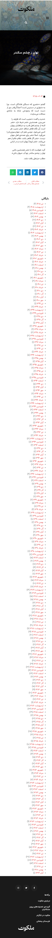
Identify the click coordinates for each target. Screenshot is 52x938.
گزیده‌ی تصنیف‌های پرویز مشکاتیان (39, 908)
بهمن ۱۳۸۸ (38, 599)
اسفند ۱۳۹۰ (38, 519)
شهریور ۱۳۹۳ (38, 426)
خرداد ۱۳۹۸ (38, 332)
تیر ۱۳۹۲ (40, 467)
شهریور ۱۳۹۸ (38, 326)
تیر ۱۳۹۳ (39, 432)
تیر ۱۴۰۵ (40, 204)
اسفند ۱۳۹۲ (38, 445)
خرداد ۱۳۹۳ (38, 435)
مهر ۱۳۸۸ (39, 612)
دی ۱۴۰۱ (40, 271)
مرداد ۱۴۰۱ (39, 281)
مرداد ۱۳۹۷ (38, 342)
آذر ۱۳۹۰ (40, 529)
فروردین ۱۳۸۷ (37, 670)
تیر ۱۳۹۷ (40, 345)
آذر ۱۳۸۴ (39, 760)
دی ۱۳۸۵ (39, 718)
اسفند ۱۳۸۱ (38, 863)
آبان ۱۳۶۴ (39, 873)
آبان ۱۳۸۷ (39, 648)
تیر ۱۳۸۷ (39, 660)
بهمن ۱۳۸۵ (38, 715)
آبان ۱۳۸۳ (39, 802)
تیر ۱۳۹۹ (40, 303)
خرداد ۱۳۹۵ (38, 374)
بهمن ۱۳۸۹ (38, 561)
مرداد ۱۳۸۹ (38, 580)
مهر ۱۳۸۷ (39, 651)
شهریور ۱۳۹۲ (38, 461)
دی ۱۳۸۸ (39, 603)
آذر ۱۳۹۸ (40, 319)
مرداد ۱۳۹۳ (38, 429)
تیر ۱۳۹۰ (40, 545)
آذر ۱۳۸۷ (39, 644)
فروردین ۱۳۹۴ (37, 406)
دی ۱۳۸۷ (39, 641)
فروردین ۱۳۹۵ (37, 377)
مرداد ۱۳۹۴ (38, 393)
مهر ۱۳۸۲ (39, 844)
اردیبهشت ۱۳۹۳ (36, 438)
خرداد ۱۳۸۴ (38, 779)
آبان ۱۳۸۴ (39, 763)
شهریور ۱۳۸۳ (37, 808)
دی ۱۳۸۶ (39, 680)
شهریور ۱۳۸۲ (38, 847)
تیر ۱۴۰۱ (40, 284)
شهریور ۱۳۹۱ (38, 500)
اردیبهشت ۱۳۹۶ (36, 355)
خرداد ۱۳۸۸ (38, 625)
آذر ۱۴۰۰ (40, 294)
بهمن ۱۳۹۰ (39, 522)
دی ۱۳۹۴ (39, 384)
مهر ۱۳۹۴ (39, 390)
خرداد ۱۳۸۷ (38, 664)
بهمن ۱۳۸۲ (38, 831)
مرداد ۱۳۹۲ (39, 464)
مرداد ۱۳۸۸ (38, 619)
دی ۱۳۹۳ (39, 416)
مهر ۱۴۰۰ (39, 300)
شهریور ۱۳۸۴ (37, 770)
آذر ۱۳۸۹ (40, 567)
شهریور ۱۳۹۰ (38, 538)
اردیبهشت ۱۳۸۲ (36, 857)
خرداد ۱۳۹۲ (38, 471)
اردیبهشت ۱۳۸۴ (36, 783)
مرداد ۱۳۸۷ (38, 657)
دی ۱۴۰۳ (39, 239)
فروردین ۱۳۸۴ (37, 786)
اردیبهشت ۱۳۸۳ (36, 821)
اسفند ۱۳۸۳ (38, 789)
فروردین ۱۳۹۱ (38, 516)
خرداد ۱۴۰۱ (39, 287)
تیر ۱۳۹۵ (40, 371)
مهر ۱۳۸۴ (39, 767)
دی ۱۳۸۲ (39, 834)
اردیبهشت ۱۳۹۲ (36, 474)
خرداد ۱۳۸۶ (38, 702)
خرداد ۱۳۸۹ (38, 586)
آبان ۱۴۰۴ (39, 223)
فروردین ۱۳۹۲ (37, 477)
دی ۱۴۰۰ (40, 290)
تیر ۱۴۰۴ (40, 226)
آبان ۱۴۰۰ (39, 297)
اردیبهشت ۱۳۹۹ (37, 310)
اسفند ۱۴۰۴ (38, 213)
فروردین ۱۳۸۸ (37, 631)
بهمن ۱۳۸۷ (38, 638)
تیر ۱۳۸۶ (39, 699)
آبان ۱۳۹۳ (39, 422)
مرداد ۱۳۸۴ (38, 773)
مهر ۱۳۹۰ (39, 535)
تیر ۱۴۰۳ (40, 252)
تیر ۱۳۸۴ (39, 776)
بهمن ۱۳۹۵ (38, 358)
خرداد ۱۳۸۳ (38, 818)
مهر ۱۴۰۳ (39, 245)
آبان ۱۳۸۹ (39, 570)
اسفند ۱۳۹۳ (38, 409)
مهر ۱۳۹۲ (39, 458)
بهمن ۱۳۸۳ (38, 792)
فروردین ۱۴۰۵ (37, 210)
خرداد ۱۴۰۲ (39, 262)
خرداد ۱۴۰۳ (38, 255)
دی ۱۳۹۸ (39, 316)
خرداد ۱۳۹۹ (38, 307)
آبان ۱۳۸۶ (39, 686)
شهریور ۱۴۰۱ (38, 278)
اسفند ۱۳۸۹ (38, 557)
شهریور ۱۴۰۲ (38, 258)
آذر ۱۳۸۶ (39, 683)
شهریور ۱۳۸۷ (37, 654)
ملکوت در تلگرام (43, 915)
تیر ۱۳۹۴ (40, 397)
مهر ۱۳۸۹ (39, 574)
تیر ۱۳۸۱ (40, 866)
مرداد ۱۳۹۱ (39, 503)
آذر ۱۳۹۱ (40, 490)
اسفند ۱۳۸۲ (38, 828)
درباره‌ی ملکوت (44, 901)
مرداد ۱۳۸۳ (38, 812)
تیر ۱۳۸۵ (39, 738)
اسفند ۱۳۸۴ (38, 750)
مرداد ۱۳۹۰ (39, 541)
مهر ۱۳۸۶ (39, 689)
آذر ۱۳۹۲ (40, 451)
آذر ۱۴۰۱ (40, 274)
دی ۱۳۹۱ (40, 487)
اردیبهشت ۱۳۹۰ (37, 551)
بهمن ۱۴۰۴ (39, 216)
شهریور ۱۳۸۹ (38, 577)
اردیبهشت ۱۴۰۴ (37, 233)
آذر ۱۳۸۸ (39, 606)
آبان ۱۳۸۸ (39, 609)
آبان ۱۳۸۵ (39, 725)
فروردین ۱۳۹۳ (37, 442)
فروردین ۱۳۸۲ (37, 860)
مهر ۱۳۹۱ (39, 496)
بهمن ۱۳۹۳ (38, 413)
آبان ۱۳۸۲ (39, 841)
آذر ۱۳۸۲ (39, 837)
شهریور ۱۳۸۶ (38, 693)
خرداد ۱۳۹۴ (38, 400)
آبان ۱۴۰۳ (39, 242)
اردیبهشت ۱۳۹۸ (36, 336)
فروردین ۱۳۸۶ (37, 709)
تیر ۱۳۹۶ (40, 348)
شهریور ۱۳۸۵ (37, 731)
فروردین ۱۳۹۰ (37, 554)
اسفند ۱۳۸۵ (38, 712)
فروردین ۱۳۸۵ (37, 747)
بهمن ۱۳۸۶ (38, 677)
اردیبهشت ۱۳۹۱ (37, 512)
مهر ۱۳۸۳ (39, 805)
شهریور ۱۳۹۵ (38, 364)
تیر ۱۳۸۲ (39, 853)
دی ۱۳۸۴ (39, 757)
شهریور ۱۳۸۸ (37, 615)
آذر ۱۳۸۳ (39, 799)
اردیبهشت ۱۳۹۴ (36, 403)
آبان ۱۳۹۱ (39, 493)
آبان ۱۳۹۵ (39, 361)
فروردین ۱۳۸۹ (37, 593)
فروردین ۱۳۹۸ (37, 339)
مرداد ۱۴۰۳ (39, 249)
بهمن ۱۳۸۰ (38, 870)
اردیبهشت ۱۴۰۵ (37, 207)
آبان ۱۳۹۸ (39, 323)
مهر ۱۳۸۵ (39, 728)
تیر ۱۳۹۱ (40, 506)
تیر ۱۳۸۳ (39, 815)
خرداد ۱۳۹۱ (39, 509)
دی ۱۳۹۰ (40, 525)
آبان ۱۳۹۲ (39, 455)
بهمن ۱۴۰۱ (39, 268)
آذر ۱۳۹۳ (39, 419)
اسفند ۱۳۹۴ (38, 381)
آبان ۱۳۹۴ (39, 387)
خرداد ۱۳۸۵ (38, 741)
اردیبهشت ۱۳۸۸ (36, 628)
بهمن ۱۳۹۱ (39, 483)
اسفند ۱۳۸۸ (38, 596)
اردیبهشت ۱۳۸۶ (36, 705)
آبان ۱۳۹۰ (39, 532)
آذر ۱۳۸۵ (39, 722)
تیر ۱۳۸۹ (40, 583)
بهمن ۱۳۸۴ (38, 754)
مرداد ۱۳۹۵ (38, 368)
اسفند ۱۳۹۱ (38, 480)
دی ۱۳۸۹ (39, 564)
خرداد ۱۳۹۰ (39, 548)
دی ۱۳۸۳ (39, 796)
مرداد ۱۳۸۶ (38, 696)
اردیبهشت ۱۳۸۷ (36, 667)
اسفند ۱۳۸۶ (38, 673)
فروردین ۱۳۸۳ (37, 824)
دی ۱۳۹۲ (39, 448)
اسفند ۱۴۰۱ (39, 265)
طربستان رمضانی (43, 921)
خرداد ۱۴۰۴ (38, 229)
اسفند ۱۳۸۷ (38, 635)
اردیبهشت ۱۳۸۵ (36, 744)
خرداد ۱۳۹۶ (38, 352)
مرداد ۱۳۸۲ (38, 850)
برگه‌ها (47, 895)
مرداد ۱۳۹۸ (38, 329)
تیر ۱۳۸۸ (39, 622)
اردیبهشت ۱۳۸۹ (36, 590)
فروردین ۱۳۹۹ (37, 313)
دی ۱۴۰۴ (40, 220)
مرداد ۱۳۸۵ (38, 734)
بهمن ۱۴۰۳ (38, 236)
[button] (47, 18)
